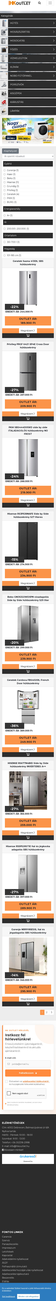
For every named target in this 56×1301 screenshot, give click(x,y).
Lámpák (14, 111)
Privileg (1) (12, 190)
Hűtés (14, 23)
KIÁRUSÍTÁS (17, 102)
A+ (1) (10, 215)
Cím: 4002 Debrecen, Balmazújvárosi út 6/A (25, 1127)
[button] (6, 131)
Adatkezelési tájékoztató (15, 1274)
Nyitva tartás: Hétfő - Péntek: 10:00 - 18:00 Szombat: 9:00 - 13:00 (17, 1135)
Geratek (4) (13, 194)
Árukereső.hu (28, 1161)
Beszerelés (8, 1277)
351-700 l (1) (13, 242)
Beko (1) (11, 178)
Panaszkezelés (10, 1244)
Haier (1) (11, 174)
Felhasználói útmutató (14, 1266)
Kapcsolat (7, 1255)
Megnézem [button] (27, 330)
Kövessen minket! (13, 1150)
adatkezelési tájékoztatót (36, 1081)
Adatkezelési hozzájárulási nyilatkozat (22, 1270)
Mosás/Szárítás (20, 32)
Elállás (5, 1281)
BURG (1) (12, 202)
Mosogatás (17, 40)
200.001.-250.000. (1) (18, 228)
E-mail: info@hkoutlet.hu (15, 1146)
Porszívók (17, 84)
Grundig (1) (13, 186)
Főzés (14, 49)
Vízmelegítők (18, 58)
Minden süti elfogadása (28, 1296)
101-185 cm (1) (14, 255)
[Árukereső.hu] (28, 1157)
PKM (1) (11, 198)
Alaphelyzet (10, 151)
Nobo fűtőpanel (21, 75)
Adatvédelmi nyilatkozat (15, 1259)
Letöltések (8, 1251)
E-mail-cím (10, 1058)
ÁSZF (5, 1262)
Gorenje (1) (13, 170)
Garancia (6, 1236)
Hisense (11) (13, 182)
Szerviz (6, 1240)
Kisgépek (16, 93)
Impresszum (9, 1248)
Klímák (14, 67)
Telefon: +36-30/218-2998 (16, 1142)
